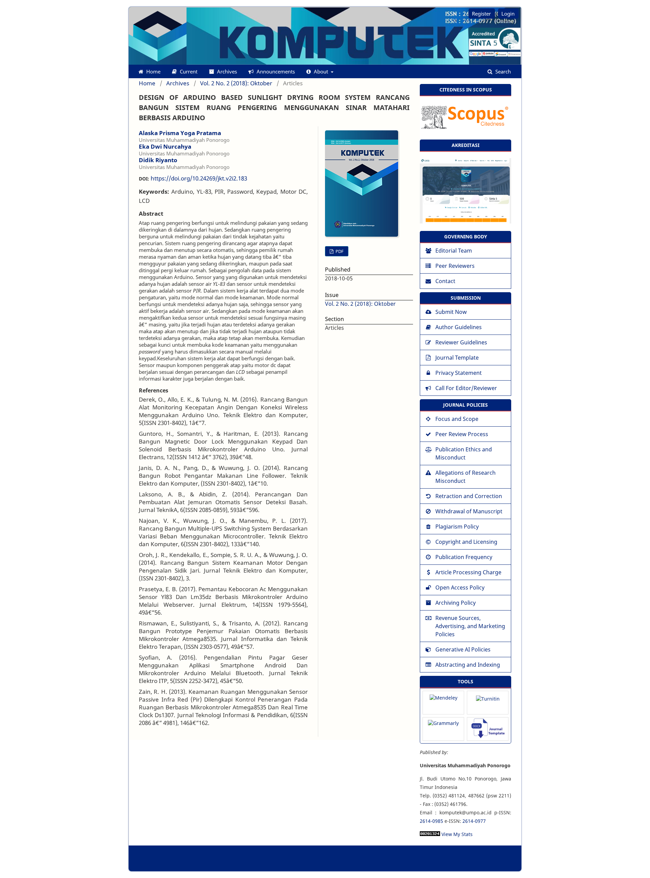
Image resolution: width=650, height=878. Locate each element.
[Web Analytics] (430, 834)
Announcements (275, 71)
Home (152, 71)
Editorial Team (453, 250)
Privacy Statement (458, 373)
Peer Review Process (461, 434)
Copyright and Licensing (466, 541)
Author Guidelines (458, 327)
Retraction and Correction (468, 496)
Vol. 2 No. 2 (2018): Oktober (236, 83)
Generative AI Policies (463, 649)
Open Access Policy (459, 587)
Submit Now (451, 312)
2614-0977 (474, 821)
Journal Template (457, 357)
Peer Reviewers (455, 266)
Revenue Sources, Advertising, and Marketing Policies (470, 626)
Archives (226, 71)
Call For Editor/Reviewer (466, 388)
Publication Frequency (463, 557)
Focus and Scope (456, 419)
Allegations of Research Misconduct (465, 477)
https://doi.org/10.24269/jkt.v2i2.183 (199, 178)
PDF (339, 251)
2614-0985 (431, 821)
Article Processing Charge (468, 572)
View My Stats (457, 834)
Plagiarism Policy (457, 526)
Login (508, 13)
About (320, 71)
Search (502, 71)
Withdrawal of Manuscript (468, 511)
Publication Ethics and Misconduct (463, 453)
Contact (445, 281)
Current (187, 71)
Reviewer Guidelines (461, 342)
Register (481, 13)
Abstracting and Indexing (467, 664)
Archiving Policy (455, 602)
